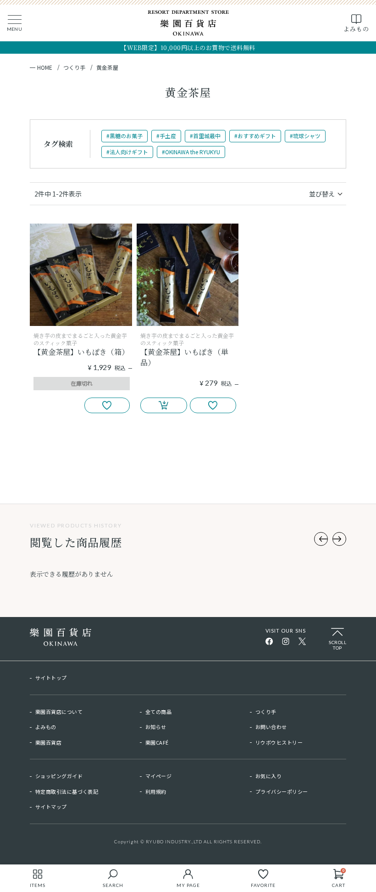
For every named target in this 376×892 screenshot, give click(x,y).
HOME (44, 67)
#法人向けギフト (127, 152)
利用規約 (155, 791)
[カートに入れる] (163, 405)
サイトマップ (51, 806)
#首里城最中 (205, 136)
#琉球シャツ (305, 136)
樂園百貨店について (59, 711)
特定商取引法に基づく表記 (66, 791)
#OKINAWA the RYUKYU (191, 152)
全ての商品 (158, 711)
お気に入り (268, 776)
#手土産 (166, 136)
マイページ (158, 776)
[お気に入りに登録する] (107, 405)
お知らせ (155, 726)
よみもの (45, 726)
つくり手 (74, 67)
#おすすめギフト (255, 136)
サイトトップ (51, 677)
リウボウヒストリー (279, 742)
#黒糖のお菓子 (124, 136)
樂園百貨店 (48, 742)
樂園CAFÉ (157, 742)
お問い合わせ (271, 726)
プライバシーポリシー (281, 791)
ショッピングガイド (59, 776)
